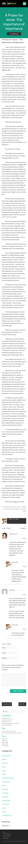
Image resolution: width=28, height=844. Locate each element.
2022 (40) (5, 742)
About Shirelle (6, 755)
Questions (5, 797)
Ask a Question (7, 835)
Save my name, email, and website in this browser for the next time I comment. (13, 667)
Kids (18, 507)
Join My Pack (6, 833)
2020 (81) (5, 746)
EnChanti (13, 534)
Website (4, 658)
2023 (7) (4, 740)
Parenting (7, 509)
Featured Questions (8, 778)
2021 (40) (5, 744)
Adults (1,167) (6, 721)
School (4, 808)
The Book (5, 838)
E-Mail (4, 653)
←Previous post (7, 704)
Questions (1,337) (7, 720)
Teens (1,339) (6, 718)
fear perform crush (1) (8, 731)
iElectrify (24, 841)
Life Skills (23, 507)
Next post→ (22, 704)
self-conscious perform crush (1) (12, 733)
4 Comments (14, 34)
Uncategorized (6, 815)
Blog (10, 507)
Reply (24, 538)
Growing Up (6, 782)
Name (4, 648)
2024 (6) (4, 739)
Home (4, 832)
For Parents (6, 837)
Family (14, 507)
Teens (24, 511)
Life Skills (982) (6, 725)
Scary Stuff (22, 509)
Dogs (3, 770)
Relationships (14, 509)
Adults (6, 507)
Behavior (5, 763)
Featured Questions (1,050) (10, 723)
